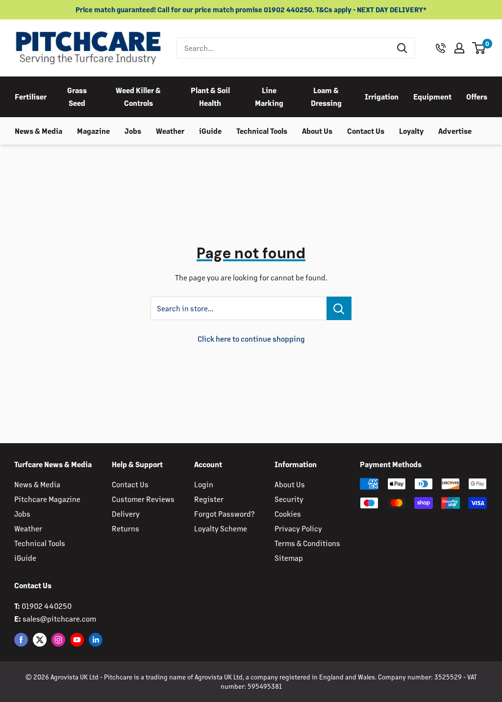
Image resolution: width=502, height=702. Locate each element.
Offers (476, 96)
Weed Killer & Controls (138, 96)
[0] (479, 48)
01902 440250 (47, 605)
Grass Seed (77, 96)
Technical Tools (261, 130)
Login (203, 484)
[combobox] (283, 48)
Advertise (455, 130)
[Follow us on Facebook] (21, 639)
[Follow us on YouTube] (77, 639)
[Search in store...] (338, 308)
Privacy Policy (298, 528)
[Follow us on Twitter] (40, 639)
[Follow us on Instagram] (58, 639)
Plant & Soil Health (210, 96)
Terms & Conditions (307, 543)
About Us (317, 130)
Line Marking (269, 96)
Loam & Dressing (326, 96)
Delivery (126, 513)
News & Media (38, 130)
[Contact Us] (441, 48)
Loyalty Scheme (220, 528)
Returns (125, 528)
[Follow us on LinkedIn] (95, 639)
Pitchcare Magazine (47, 498)
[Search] (402, 48)
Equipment (432, 96)
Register (209, 498)
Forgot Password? (224, 513)
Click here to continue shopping (251, 338)
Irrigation (382, 96)
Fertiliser (31, 96)
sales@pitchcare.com (59, 618)
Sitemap (289, 557)
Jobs (133, 130)
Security (289, 498)
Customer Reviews (143, 498)
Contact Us (365, 130)
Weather (170, 130)
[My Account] (459, 48)
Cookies (288, 513)
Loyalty (411, 130)
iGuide (210, 130)
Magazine (93, 130)
